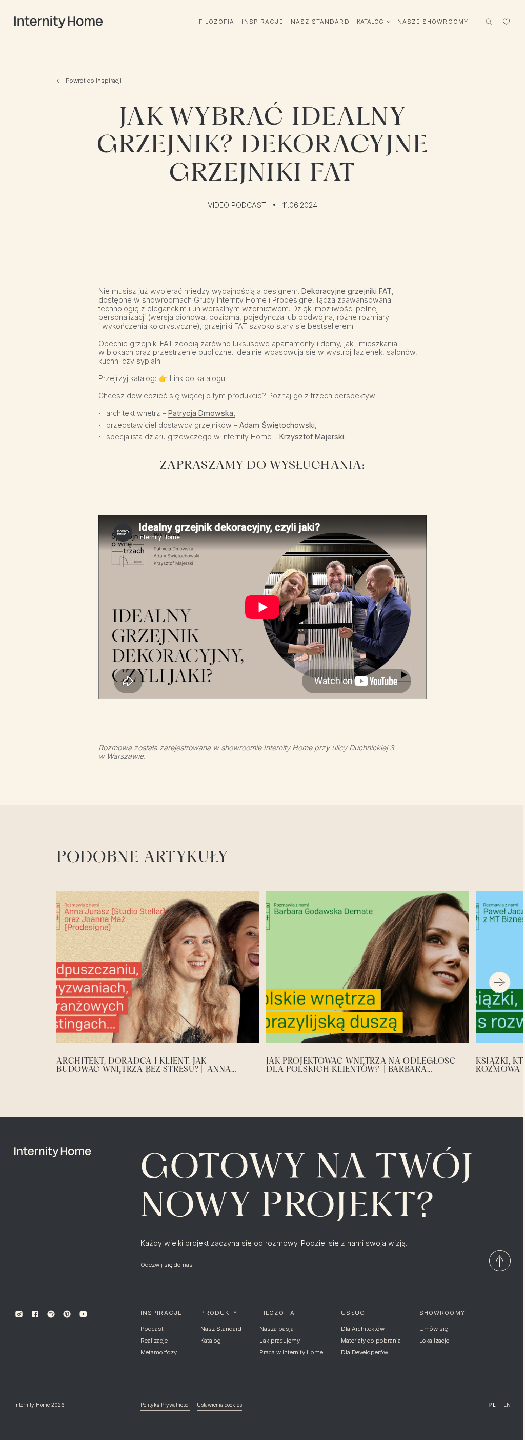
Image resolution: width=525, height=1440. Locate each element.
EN (507, 1405)
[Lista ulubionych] (506, 21)
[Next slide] (499, 982)
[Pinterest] (67, 1314)
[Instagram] (19, 1314)
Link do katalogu (197, 378)
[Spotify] (51, 1314)
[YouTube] (83, 1314)
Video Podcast (237, 205)
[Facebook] (35, 1314)
